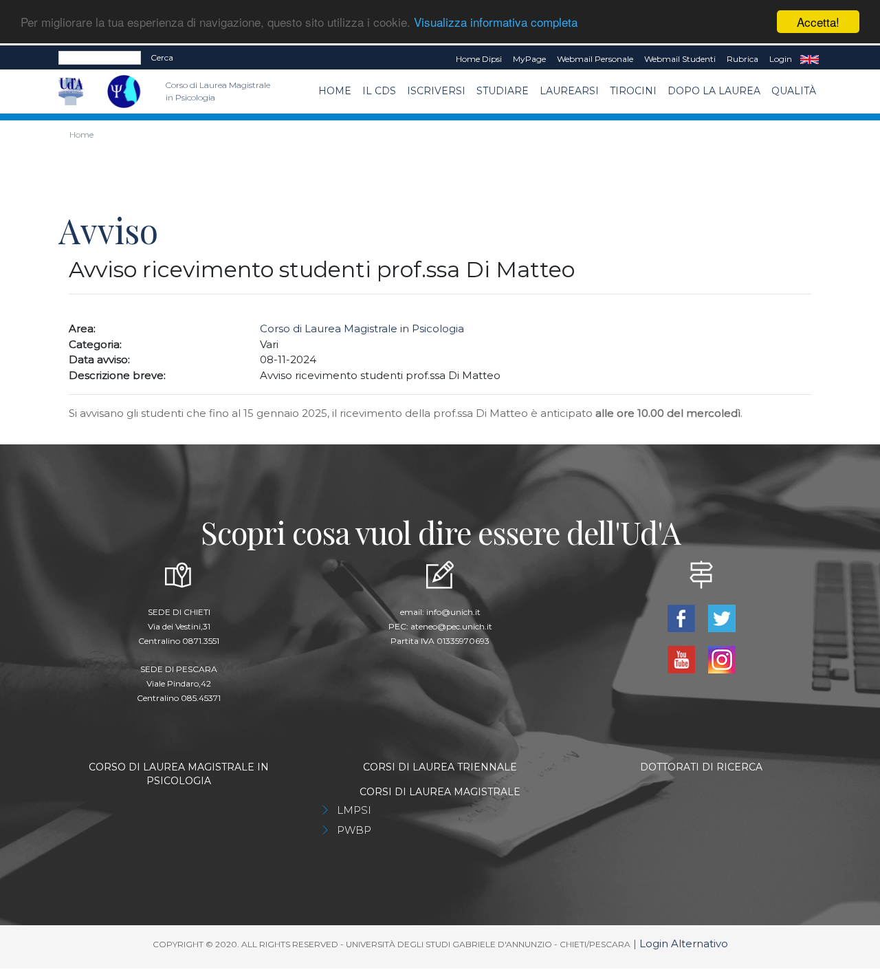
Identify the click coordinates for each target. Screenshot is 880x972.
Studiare (502, 91)
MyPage (529, 59)
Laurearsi (569, 91)
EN (810, 59)
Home (334, 91)
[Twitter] (721, 617)
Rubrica (742, 59)
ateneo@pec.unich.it (451, 626)
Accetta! (818, 21)
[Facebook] (682, 617)
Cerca (162, 57)
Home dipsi (479, 59)
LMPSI (354, 810)
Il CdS (379, 91)
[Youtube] (682, 658)
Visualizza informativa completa (496, 22)
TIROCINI (633, 91)
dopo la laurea (714, 91)
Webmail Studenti (680, 59)
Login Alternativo (683, 943)
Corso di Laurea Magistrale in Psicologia (362, 328)
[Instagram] (721, 658)
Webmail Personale (595, 59)
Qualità (793, 91)
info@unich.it (453, 612)
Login (780, 59)
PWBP (354, 829)
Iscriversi (436, 91)
